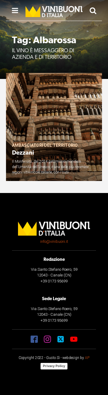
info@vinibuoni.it (54, 241)
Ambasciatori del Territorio (45, 145)
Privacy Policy (54, 366)
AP (87, 358)
